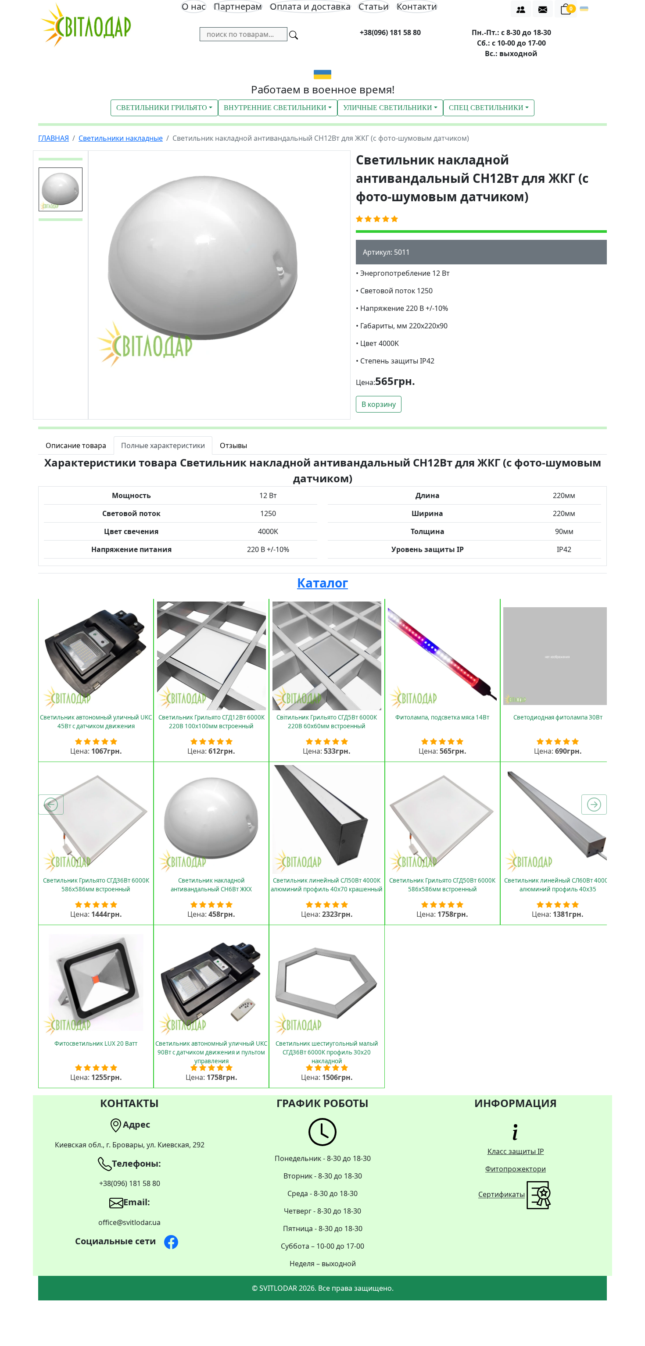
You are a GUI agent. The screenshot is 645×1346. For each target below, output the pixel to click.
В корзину (379, 404)
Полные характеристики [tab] (163, 445)
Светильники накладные (121, 138)
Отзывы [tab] (233, 445)
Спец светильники (486, 107)
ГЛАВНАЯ (53, 138)
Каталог (322, 582)
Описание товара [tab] (76, 445)
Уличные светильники (387, 107)
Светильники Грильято (161, 107)
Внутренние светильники (275, 107)
